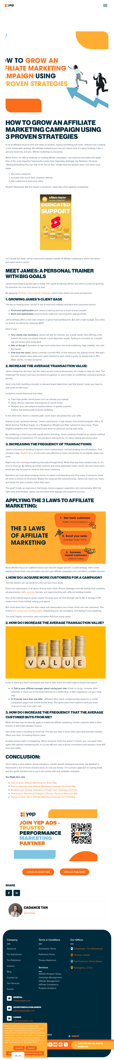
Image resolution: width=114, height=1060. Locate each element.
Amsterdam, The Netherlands (88, 948)
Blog (9, 971)
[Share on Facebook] (9, 893)
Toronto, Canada (82, 955)
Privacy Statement (47, 960)
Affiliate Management (49, 981)
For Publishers (14, 960)
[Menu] (105, 5)
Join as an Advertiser (38, 872)
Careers (10, 966)
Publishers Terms (47, 954)
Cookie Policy (32, 1042)
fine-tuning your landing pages (27, 610)
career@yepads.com (23, 1020)
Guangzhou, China (83, 967)
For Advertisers (14, 954)
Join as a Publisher (74, 872)
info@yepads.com (21, 1000)
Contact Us (12, 977)
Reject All (31, 1048)
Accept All (19, 1048)
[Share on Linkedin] (16, 893)
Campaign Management (50, 977)
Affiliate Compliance (48, 984)
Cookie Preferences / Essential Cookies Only (25, 1053)
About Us (11, 948)
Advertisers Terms (47, 948)
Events (10, 989)
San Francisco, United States (88, 961)
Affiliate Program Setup (50, 973)
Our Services (13, 983)
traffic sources (27, 592)
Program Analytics (47, 988)
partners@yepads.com (24, 1010)
